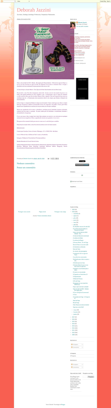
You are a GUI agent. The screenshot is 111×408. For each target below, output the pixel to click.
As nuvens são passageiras (80, 251)
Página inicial (42, 211)
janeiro (75, 314)
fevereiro (75, 312)
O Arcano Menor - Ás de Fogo (80, 242)
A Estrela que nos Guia (79, 263)
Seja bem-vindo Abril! (78, 307)
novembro (76, 213)
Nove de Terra (76, 249)
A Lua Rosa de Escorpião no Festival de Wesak (80, 229)
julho (74, 218)
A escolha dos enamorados (80, 257)
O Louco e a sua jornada (79, 272)
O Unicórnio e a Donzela (79, 247)
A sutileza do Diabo (78, 238)
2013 (73, 326)
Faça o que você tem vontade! (80, 286)
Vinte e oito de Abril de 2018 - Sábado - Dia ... (80, 233)
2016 (73, 319)
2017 (73, 317)
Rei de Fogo (76, 302)
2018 (73, 211)
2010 (73, 332)
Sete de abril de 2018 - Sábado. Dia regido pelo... (81, 289)
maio (74, 222)
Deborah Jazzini (34, 10)
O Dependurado (77, 276)
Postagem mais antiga (60, 211)
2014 (73, 323)
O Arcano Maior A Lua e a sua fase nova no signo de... (80, 265)
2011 (73, 330)
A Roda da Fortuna (77, 278)
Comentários (75, 347)
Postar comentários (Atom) (44, 215)
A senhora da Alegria (78, 240)
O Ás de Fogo (76, 281)
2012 (73, 328)
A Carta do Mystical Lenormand (81, 236)
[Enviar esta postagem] (48, 158)
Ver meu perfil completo (82, 26)
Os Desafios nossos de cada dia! (81, 226)
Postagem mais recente (24, 211)
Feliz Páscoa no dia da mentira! (81, 305)
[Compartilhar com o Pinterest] (58, 158)
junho (74, 220)
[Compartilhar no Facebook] (56, 158)
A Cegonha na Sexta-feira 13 (80, 274)
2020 (73, 209)
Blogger (63, 404)
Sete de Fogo (76, 300)
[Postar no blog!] (53, 158)
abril (74, 224)
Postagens (75, 344)
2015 (73, 321)
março (75, 310)
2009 (73, 334)
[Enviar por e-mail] (51, 158)
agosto (75, 215)
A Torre (75, 294)
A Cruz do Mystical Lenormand (80, 292)
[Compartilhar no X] (55, 158)
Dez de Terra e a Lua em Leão (80, 244)
